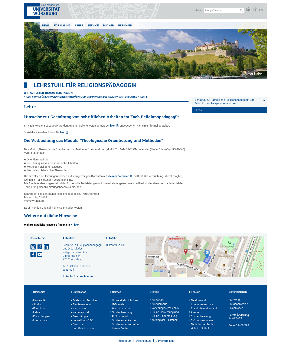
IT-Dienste (118, 304)
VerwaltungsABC (83, 320)
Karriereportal (81, 312)
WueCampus (159, 304)
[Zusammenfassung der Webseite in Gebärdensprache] (254, 9)
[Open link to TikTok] (40, 247)
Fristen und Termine (85, 300)
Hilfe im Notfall (200, 328)
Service (93, 25)
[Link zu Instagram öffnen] (33, 247)
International (40, 320)
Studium (38, 304)
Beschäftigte (80, 316)
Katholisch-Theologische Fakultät (51, 93)
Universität (39, 300)
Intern (197, 10)
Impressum (124, 340)
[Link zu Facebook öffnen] (33, 254)
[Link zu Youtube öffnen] (40, 254)
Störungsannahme (202, 320)
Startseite (39, 292)
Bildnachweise (239, 304)
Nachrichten (80, 308)
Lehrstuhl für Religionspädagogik (85, 85)
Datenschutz (143, 340)
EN (261, 10)
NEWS (46, 25)
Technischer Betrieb (203, 324)
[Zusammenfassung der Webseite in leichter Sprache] (248, 9)
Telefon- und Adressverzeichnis (202, 302)
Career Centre (120, 328)
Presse (195, 312)
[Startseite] (25, 93)
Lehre (79, 25)
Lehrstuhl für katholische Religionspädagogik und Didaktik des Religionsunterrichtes (81, 96)
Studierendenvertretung (126, 324)
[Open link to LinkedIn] (47, 247)
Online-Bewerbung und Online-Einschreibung (165, 314)
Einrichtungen (41, 316)
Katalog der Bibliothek (164, 319)
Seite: (232, 325)
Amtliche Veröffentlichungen (84, 326)
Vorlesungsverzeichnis (165, 308)
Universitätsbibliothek (125, 300)
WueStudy (157, 299)
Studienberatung (122, 312)
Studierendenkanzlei (124, 320)
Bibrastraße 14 (115, 245)
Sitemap (235, 299)
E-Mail (70, 269)
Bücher (108, 25)
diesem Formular (118, 176)
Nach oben (236, 308)
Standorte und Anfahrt (204, 308)
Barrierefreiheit (165, 340)
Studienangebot (82, 304)
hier (112, 125)
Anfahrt (113, 238)
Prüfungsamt (120, 316)
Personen (125, 25)
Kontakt (70, 238)
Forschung (62, 25)
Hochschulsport (121, 308)
